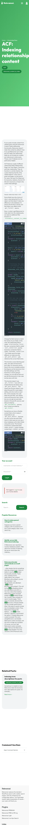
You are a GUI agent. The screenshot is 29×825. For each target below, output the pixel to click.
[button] (22, 3)
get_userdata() (10, 404)
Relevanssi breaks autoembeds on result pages (12, 563)
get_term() (9, 408)
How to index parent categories (12, 521)
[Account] (27, 3)
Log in (16, 490)
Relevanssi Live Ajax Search (10, 818)
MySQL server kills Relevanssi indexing (11, 541)
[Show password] (24, 472)
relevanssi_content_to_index (16, 218)
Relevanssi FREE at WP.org (10, 813)
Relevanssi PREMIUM (8, 810)
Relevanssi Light (7, 815)
